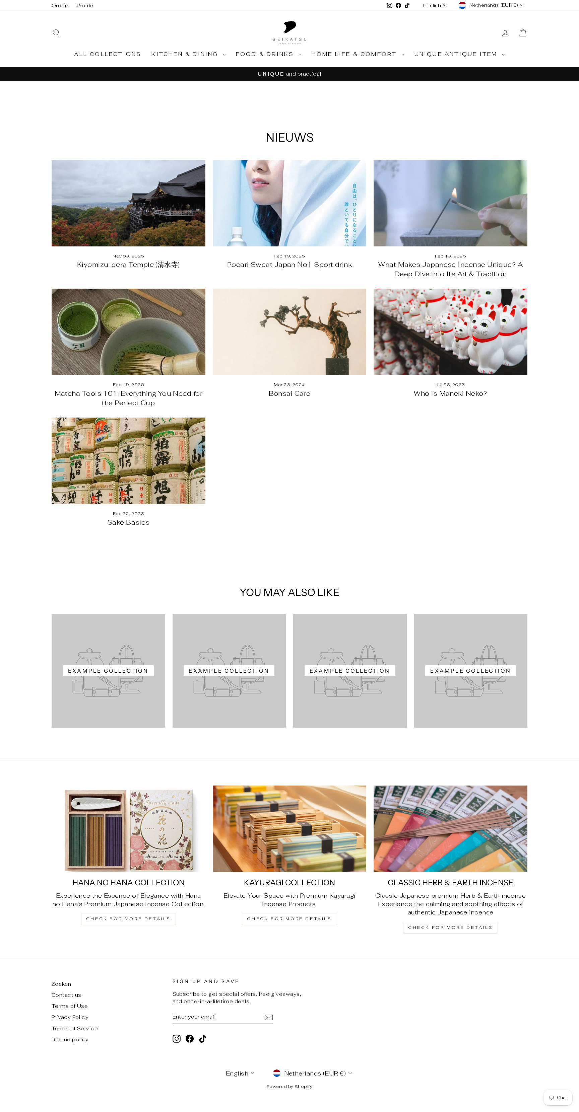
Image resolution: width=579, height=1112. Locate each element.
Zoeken (61, 984)
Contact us (66, 995)
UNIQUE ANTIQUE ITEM (457, 54)
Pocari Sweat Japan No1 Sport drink (289, 264)
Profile (85, 5)
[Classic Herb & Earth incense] (450, 829)
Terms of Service (75, 1028)
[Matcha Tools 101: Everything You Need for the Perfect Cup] (128, 332)
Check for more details (128, 918)
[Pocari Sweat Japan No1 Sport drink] (290, 203)
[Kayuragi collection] (290, 829)
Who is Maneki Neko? (450, 393)
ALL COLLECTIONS (107, 54)
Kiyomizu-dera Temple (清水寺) (128, 264)
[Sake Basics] (128, 461)
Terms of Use (70, 1006)
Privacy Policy (70, 1017)
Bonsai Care (290, 393)
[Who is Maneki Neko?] (450, 332)
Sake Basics (128, 522)
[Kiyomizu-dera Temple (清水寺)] (128, 203)
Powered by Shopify (289, 1086)
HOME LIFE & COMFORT (355, 54)
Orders (61, 5)
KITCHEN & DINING (185, 54)
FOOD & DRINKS (266, 54)
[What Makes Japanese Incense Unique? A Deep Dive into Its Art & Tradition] (450, 203)
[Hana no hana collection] (128, 829)
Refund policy (70, 1039)
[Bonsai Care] (290, 332)
